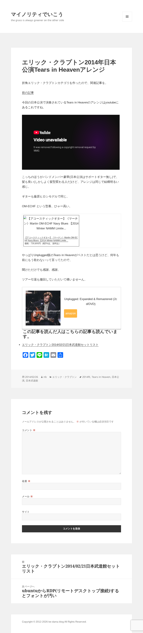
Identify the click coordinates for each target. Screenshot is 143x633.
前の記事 (28, 92)
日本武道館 (32, 380)
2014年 (86, 377)
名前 (26, 481)
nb (45, 377)
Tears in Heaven (101, 377)
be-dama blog (56, 621)
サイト (26, 511)
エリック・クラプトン (64, 377)
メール (27, 496)
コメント (28, 430)
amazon (70, 313)
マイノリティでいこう (37, 14)
